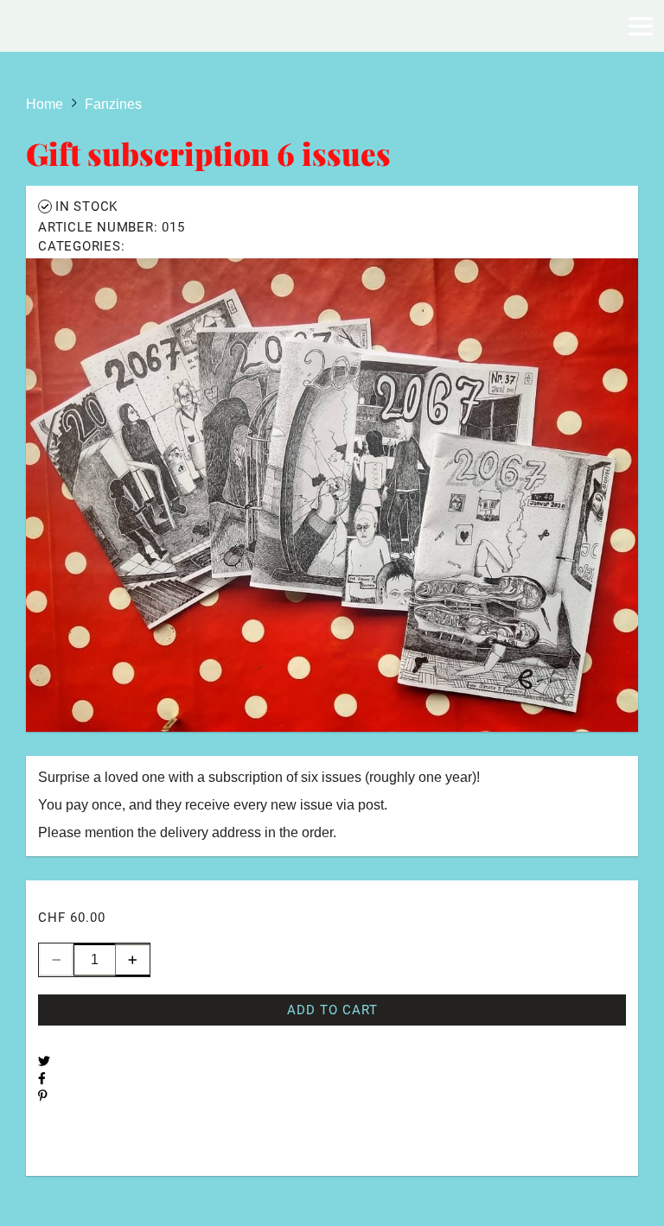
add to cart (332, 1010)
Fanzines (157, 246)
